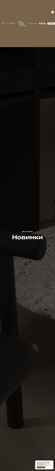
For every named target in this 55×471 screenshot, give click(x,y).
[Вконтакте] (42, 23)
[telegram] (44, 23)
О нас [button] (20, 21)
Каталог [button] (21, 23)
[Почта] (40, 23)
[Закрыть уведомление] (52, 461)
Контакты (23, 25)
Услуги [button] (21, 24)
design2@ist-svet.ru (33, 23)
